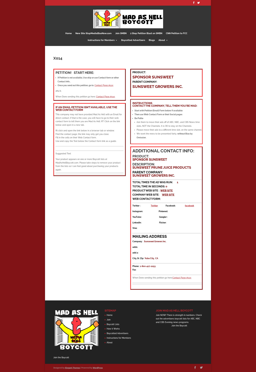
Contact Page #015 (104, 85)
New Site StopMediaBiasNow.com (93, 33)
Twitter (154, 206)
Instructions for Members (101, 40)
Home (68, 33)
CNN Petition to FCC (176, 33)
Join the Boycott (61, 357)
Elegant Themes (72, 368)
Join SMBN (121, 33)
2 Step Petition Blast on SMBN (146, 33)
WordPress (98, 368)
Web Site (166, 190)
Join (109, 319)
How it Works (113, 329)
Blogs (152, 40)
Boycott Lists (113, 324)
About (162, 40)
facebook (189, 206)
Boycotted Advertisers (133, 40)
